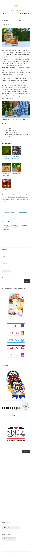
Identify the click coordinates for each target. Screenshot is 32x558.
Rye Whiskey (6, 189)
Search (4, 278)
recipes (17, 195)
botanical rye (11, 197)
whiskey (26, 195)
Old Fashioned (16, 174)
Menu (16, 5)
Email (4, 257)
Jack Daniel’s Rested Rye (5, 174)
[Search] (27, 281)
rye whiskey (17, 199)
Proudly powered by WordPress (10, 554)
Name (4, 250)
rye (13, 199)
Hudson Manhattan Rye (5, 158)
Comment (5, 230)
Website (4, 264)
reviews (21, 195)
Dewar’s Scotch (24, 212)
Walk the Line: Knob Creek (16, 157)
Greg (5, 201)
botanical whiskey (20, 197)
